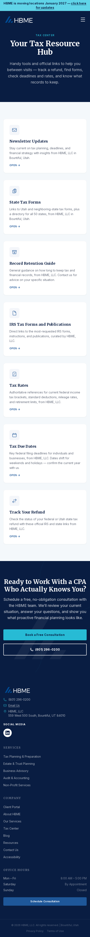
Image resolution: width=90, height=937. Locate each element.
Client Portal (11, 807)
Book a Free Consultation (45, 635)
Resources (10, 842)
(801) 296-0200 (47, 649)
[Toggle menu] (83, 19)
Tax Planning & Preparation (22, 756)
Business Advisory (15, 771)
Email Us (14, 705)
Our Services (12, 821)
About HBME (12, 814)
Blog (6, 835)
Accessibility (11, 857)
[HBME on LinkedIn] (7, 733)
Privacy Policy (35, 931)
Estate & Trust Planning (19, 763)
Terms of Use (55, 931)
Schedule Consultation (44, 901)
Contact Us (10, 850)
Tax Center (11, 828)
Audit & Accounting (16, 778)
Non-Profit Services (17, 785)
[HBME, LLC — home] (18, 19)
